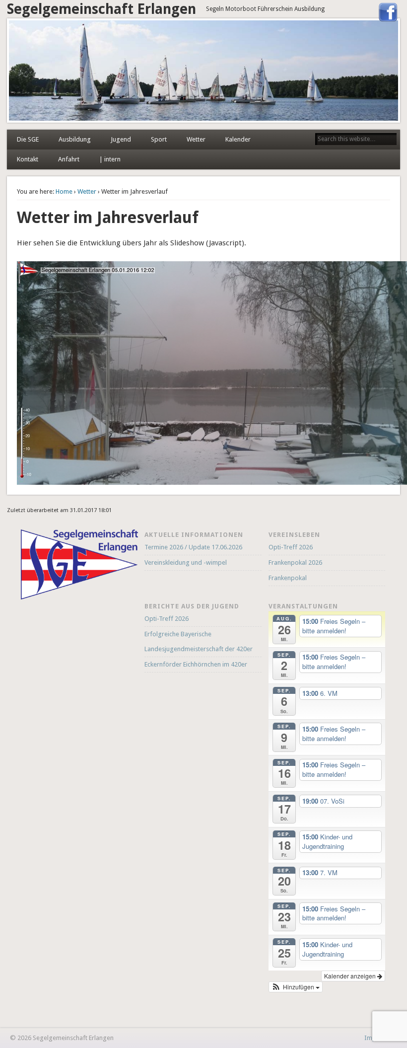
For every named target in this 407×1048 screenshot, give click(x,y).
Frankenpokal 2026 (295, 562)
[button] (296, 987)
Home (64, 191)
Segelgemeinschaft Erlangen (101, 9)
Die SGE (28, 139)
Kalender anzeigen (350, 976)
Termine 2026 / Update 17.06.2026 (193, 547)
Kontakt (27, 159)
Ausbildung (75, 139)
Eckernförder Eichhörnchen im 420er (195, 664)
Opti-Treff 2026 (291, 547)
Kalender (238, 139)
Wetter (196, 139)
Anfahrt (68, 159)
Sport (159, 139)
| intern (110, 159)
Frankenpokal (288, 578)
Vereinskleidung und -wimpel (185, 562)
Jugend (121, 139)
